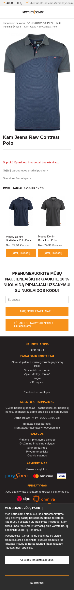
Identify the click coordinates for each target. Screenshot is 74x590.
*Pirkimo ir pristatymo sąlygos (37, 439)
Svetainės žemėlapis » (17, 178)
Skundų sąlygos (37, 447)
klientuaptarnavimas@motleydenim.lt (37, 427)
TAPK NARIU (37, 350)
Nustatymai (37, 582)
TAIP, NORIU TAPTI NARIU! (37, 311)
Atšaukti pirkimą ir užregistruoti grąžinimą (37, 362)
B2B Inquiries (37, 382)
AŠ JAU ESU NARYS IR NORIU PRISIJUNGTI (33, 325)
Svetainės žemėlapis (37, 392)
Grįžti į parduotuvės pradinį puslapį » (26, 170)
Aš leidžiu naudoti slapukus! (37, 559)
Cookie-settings (37, 455)
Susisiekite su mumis (37, 370)
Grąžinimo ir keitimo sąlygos (37, 443)
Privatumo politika (37, 451)
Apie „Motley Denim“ (37, 374)
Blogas (37, 378)
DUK (37, 366)
